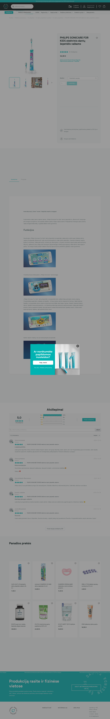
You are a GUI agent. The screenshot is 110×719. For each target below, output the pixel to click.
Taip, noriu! (43, 362)
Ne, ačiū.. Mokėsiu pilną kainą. (43, 367)
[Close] (78, 346)
